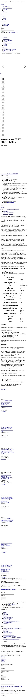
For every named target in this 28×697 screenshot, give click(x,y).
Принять (3, 695)
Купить (2, 207)
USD (4, 18)
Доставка (5, 41)
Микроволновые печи (8, 635)
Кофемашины (10, 202)
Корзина (3, 661)
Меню (2, 4)
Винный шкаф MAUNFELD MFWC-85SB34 (6, 546)
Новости (5, 614)
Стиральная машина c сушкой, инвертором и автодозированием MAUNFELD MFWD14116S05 (6, 569)
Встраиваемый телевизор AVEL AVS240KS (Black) (7, 520)
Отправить (3, 598)
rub (1, 14)
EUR (4, 19)
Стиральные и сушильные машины (12, 637)
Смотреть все (4, 389)
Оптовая (5, 25)
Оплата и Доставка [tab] (8, 214)
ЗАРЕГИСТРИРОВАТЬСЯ (15, 686)
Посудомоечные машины (9, 636)
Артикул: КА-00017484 (6, 427)
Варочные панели (7, 632)
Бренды (5, 45)
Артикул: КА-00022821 (6, 543)
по (1, 674)
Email (2, 681)
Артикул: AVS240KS (6, 518)
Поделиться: (4, 209)
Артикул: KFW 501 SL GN (7, 449)
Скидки (5, 44)
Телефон (3, 595)
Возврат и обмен (7, 619)
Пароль (2, 683)
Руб (4, 16)
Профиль (3, 660)
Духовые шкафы (7, 633)
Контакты (5, 9)
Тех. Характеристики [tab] (8, 212)
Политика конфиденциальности (11, 621)
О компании (6, 6)
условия (3, 691)
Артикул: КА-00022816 (6, 565)
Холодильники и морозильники (11, 639)
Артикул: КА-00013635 (6, 400)
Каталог (3, 28)
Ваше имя (3, 592)
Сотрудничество (7, 42)
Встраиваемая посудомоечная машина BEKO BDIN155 (6, 477)
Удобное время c (5, 671)
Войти (5, 11)
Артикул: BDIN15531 (6, 475)
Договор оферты (7, 622)
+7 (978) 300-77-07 (13, 32)
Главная (5, 37)
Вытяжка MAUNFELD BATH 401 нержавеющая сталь (7, 430)
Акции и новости (7, 8)
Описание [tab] (5, 211)
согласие (11, 691)
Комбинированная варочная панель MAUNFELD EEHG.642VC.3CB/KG (6, 404)
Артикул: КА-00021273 (6, 497)
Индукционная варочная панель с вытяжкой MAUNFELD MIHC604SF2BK (7, 500)
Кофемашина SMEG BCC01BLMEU (8, 589)
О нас (4, 612)
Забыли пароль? (4, 686)
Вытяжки (5, 631)
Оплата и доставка (8, 617)
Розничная (3, 21)
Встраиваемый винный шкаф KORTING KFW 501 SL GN (7, 452)
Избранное (3, 659)
